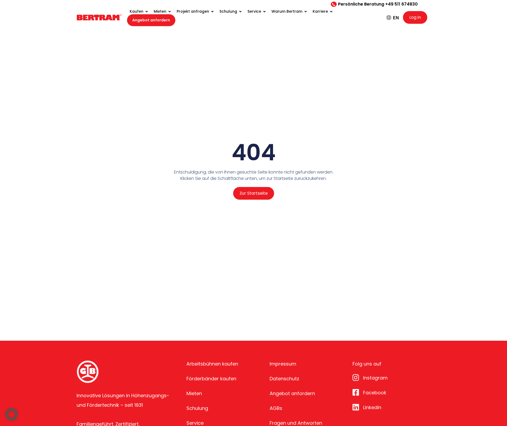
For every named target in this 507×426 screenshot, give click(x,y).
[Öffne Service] (264, 11)
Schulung (197, 408)
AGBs (276, 408)
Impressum (283, 364)
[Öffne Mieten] (169, 11)
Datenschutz (284, 378)
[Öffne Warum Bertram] (305, 11)
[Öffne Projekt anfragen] (212, 11)
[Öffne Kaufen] (146, 11)
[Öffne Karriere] (331, 11)
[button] (11, 414)
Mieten (194, 393)
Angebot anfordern (292, 393)
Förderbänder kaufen (211, 378)
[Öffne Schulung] (240, 11)
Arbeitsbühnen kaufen (212, 364)
